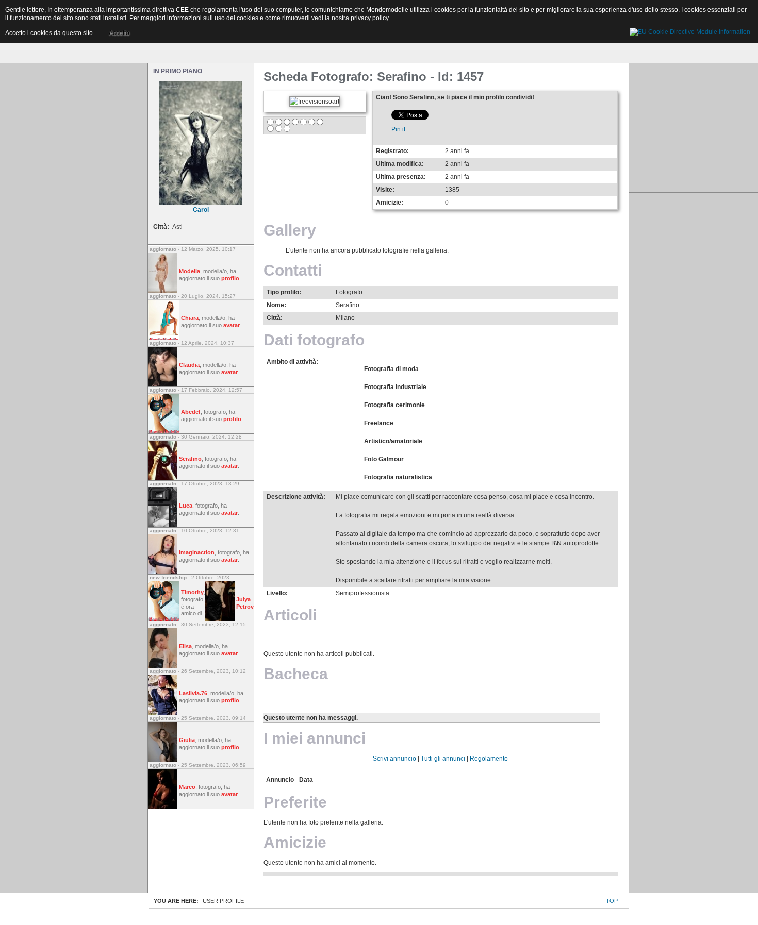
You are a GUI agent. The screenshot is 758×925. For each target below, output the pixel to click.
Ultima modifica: (400, 163)
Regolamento (489, 758)
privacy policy (369, 18)
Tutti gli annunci (443, 758)
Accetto (119, 33)
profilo (230, 278)
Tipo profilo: (284, 292)
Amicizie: (389, 202)
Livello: (277, 593)
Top (612, 901)
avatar (231, 325)
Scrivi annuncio (394, 758)
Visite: (385, 189)
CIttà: (275, 318)
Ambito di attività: (292, 361)
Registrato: (392, 151)
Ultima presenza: (401, 176)
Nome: (276, 305)
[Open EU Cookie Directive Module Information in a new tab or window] (690, 30)
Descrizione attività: (296, 496)
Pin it (398, 129)
